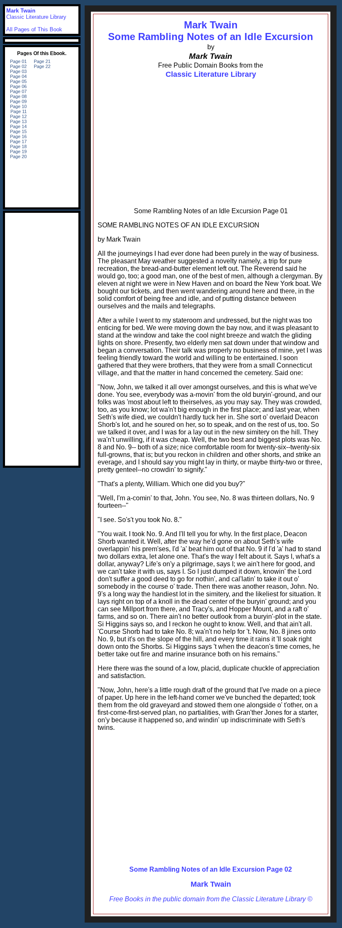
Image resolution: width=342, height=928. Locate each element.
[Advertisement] (211, 138)
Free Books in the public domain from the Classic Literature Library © (210, 899)
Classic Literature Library (211, 74)
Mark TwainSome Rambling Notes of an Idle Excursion (210, 30)
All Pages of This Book (34, 29)
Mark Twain (211, 884)
